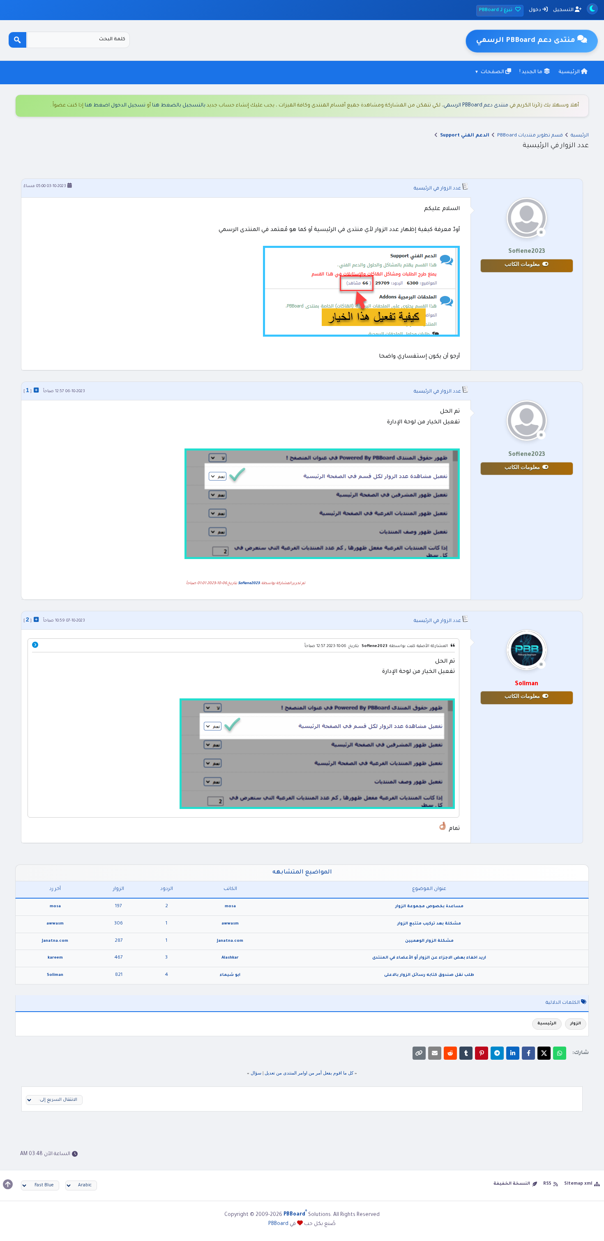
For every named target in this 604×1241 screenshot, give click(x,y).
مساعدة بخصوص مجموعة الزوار (429, 906)
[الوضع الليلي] (592, 8)
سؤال (256, 1072)
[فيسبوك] (528, 1053)
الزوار (575, 1023)
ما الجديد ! (531, 72)
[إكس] (544, 1053)
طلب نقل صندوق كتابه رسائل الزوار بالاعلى (429, 975)
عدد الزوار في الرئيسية (437, 189)
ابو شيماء (230, 975)
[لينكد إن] (512, 1053)
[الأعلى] (8, 1184)
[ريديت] (450, 1053)
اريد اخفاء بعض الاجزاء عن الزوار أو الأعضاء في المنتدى (429, 958)
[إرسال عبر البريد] (434, 1053)
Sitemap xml (578, 1183)
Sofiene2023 (249, 584)
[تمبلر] (466, 1053)
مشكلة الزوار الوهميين (429, 941)
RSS (547, 1183)
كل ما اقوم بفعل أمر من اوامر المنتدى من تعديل (309, 1072)
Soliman (55, 975)
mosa (230, 906)
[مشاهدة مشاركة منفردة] (36, 390)
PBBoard (278, 1224)
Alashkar (230, 958)
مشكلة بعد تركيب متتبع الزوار (429, 924)
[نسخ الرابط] (419, 1053)
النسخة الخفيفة (511, 1183)
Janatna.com (230, 941)
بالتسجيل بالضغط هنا (178, 106)
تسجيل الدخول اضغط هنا (115, 106)
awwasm (230, 924)
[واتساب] (559, 1053)
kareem (55, 958)
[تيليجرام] (497, 1053)
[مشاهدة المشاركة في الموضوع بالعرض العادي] (35, 646)
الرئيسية (569, 72)
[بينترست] (481, 1053)
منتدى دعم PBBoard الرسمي (475, 106)
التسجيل (564, 10)
